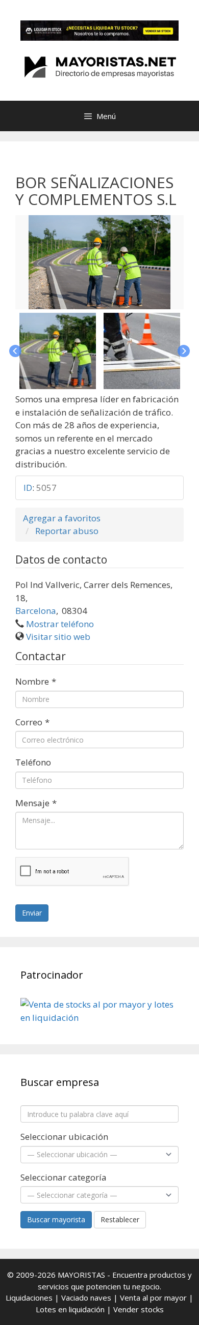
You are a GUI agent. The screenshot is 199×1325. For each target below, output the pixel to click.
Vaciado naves (86, 1297)
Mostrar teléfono (60, 624)
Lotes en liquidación (70, 1309)
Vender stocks (138, 1309)
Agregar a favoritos (62, 518)
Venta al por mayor (153, 1297)
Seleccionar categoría (63, 1177)
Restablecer (120, 1219)
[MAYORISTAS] (99, 66)
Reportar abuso (66, 531)
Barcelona (35, 610)
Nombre (35, 681)
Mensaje (36, 803)
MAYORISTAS (81, 1275)
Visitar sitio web (58, 636)
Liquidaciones (29, 1297)
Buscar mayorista (56, 1219)
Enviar (32, 913)
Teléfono (33, 762)
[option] (99, 262)
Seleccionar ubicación (64, 1136)
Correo (32, 722)
